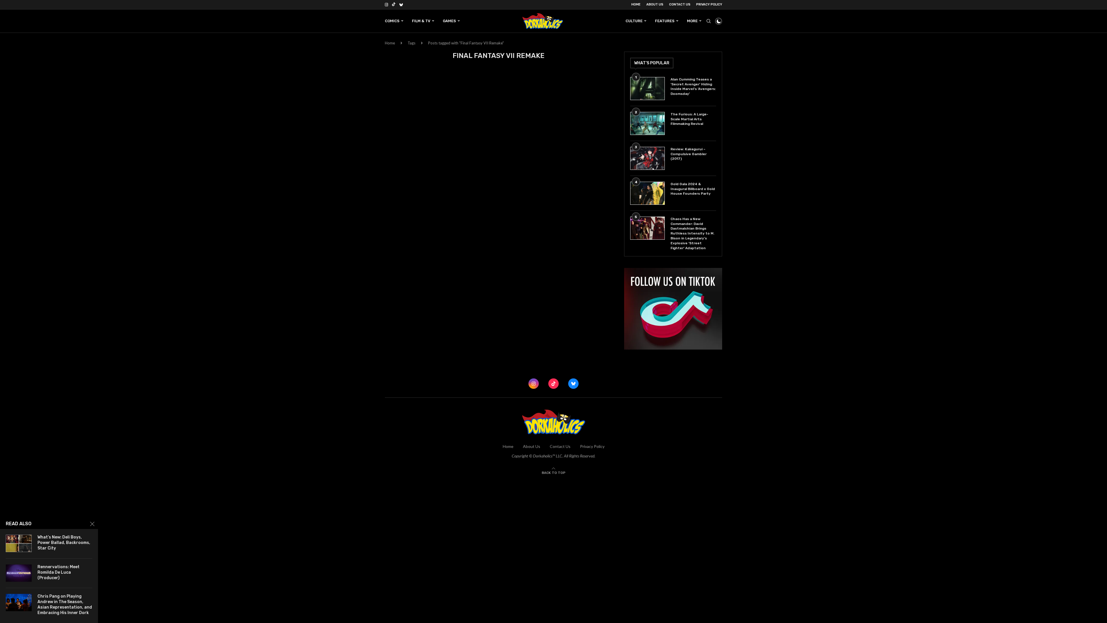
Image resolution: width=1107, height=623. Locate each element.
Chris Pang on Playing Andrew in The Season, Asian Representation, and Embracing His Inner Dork (64, 604)
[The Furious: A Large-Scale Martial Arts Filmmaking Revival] (647, 123)
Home (636, 4)
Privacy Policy (709, 4)
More (692, 21)
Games (449, 21)
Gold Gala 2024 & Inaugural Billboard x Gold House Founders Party (693, 189)
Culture (634, 21)
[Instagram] (386, 4)
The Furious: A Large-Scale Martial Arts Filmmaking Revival (689, 119)
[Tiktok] (394, 4)
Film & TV (421, 21)
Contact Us (679, 4)
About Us (654, 4)
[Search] (708, 21)
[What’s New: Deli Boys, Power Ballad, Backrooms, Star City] (19, 543)
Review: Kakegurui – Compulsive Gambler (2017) (689, 154)
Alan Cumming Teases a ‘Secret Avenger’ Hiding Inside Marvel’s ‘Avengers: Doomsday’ (693, 86)
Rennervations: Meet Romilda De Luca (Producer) (58, 572)
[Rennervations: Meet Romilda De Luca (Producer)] (19, 573)
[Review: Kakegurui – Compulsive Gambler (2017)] (647, 158)
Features (665, 21)
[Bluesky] (401, 4)
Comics (392, 21)
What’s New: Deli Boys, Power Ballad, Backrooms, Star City (63, 543)
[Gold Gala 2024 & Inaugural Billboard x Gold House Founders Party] (647, 193)
